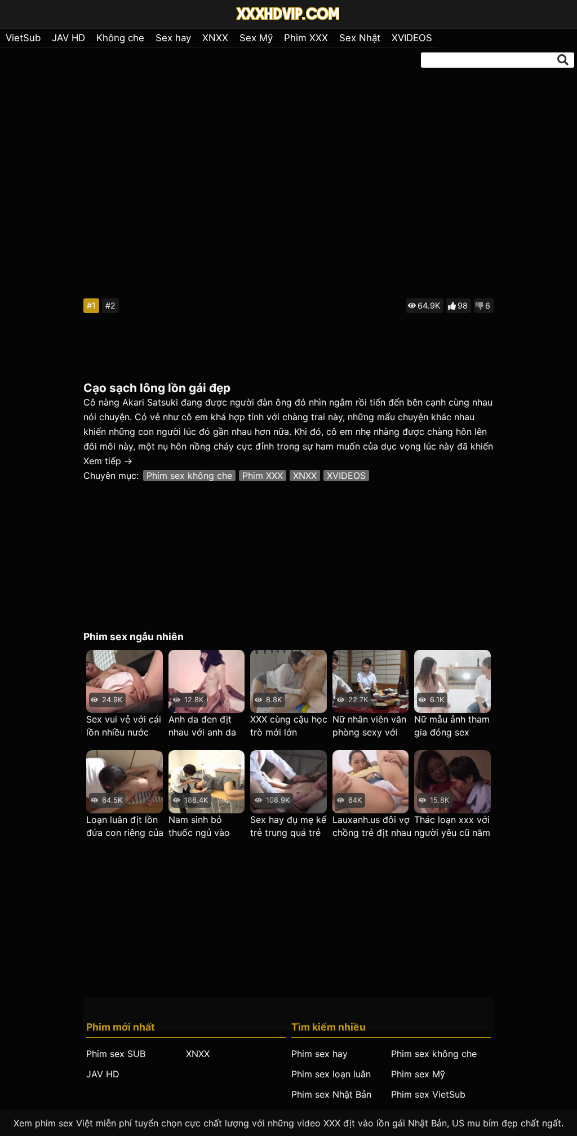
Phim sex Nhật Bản (331, 1094)
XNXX (215, 37)
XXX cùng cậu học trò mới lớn (288, 726)
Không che (120, 37)
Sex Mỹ (256, 37)
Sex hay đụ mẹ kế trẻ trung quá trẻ (288, 826)
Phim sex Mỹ (418, 1074)
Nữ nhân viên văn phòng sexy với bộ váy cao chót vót (369, 726)
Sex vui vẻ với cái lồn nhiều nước (123, 726)
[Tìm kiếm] (563, 59)
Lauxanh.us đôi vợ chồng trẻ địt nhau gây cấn (371, 826)
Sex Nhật (359, 37)
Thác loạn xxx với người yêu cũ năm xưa (452, 826)
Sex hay (173, 37)
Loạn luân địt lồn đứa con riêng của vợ (124, 826)
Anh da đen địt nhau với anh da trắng (202, 726)
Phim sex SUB (115, 1053)
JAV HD (68, 37)
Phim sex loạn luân (331, 1074)
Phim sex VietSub (428, 1094)
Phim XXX (306, 37)
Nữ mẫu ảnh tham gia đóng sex (452, 726)
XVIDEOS (412, 37)
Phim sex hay (319, 1053)
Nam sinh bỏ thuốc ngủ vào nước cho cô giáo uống (205, 826)
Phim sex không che (189, 475)
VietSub (23, 37)
